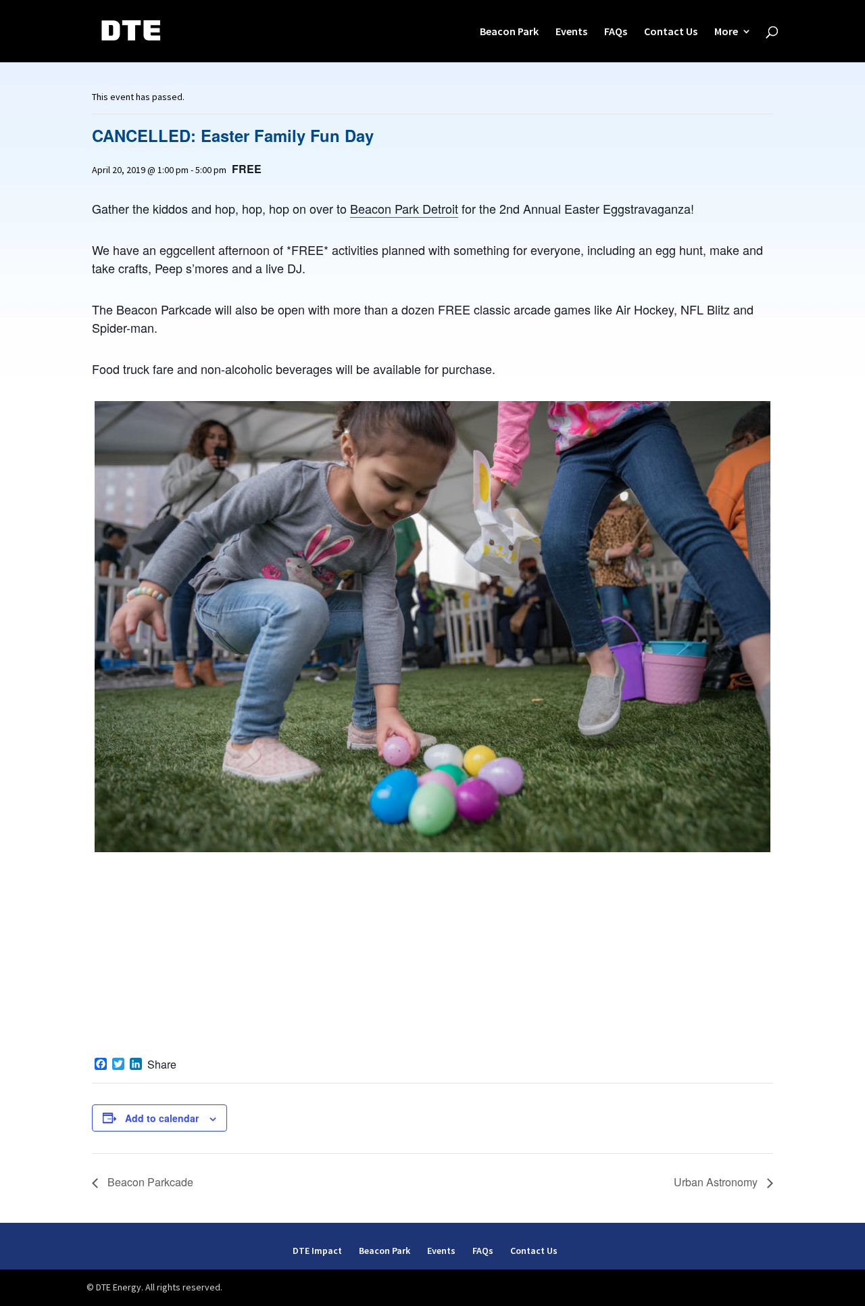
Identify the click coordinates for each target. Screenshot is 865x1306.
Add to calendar (162, 1118)
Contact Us (670, 32)
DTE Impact (317, 1250)
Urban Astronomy (717, 1182)
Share (161, 1064)
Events (571, 32)
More (726, 32)
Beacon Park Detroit (404, 208)
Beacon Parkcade (149, 1182)
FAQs (615, 32)
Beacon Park (509, 32)
